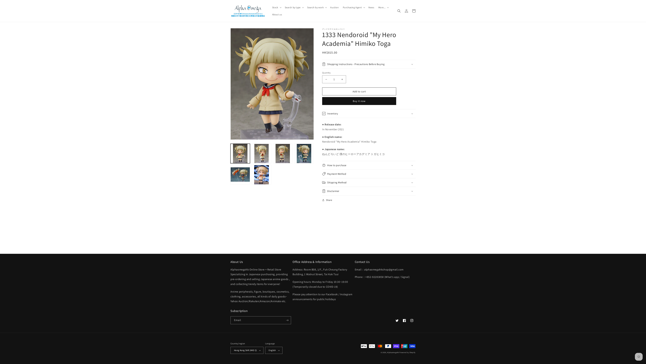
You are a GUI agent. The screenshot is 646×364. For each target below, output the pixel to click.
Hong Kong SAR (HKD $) (245, 350)
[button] (276, 7)
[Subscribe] (287, 320)
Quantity (326, 72)
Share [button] (329, 200)
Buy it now (359, 101)
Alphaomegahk (393, 352)
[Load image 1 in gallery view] (240, 153)
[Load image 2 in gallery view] (261, 153)
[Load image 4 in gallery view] (304, 153)
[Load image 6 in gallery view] (261, 175)
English (272, 350)
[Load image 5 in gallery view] (240, 175)
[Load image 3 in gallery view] (283, 153)
